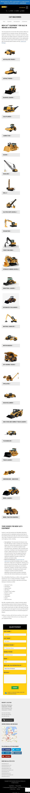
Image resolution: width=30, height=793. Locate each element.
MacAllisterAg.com (5, 763)
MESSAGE (6, 672)
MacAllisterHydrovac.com (6, 765)
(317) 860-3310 (5, 716)
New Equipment (17, 21)
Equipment (9, 21)
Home (4, 21)
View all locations (9, 720)
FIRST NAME (7, 631)
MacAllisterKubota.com (6, 766)
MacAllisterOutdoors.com (6, 768)
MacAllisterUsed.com (6, 776)
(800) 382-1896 (5, 714)
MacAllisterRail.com (5, 771)
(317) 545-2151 (22, 7)
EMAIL (5, 658)
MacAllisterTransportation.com (7, 774)
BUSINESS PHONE (8, 645)
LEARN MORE (23, 3)
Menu (27, 8)
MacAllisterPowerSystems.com (7, 770)
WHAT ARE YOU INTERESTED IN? (12, 665)
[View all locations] (9, 743)
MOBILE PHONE (8, 652)
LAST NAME (7, 638)
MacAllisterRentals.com (6, 773)
